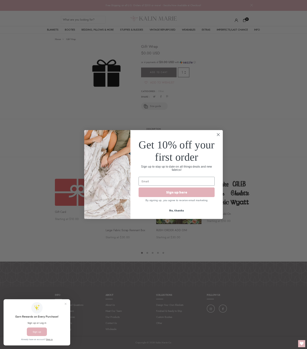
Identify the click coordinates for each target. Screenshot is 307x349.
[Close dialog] (218, 134)
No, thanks (176, 210)
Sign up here (176, 192)
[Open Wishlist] (301, 343)
